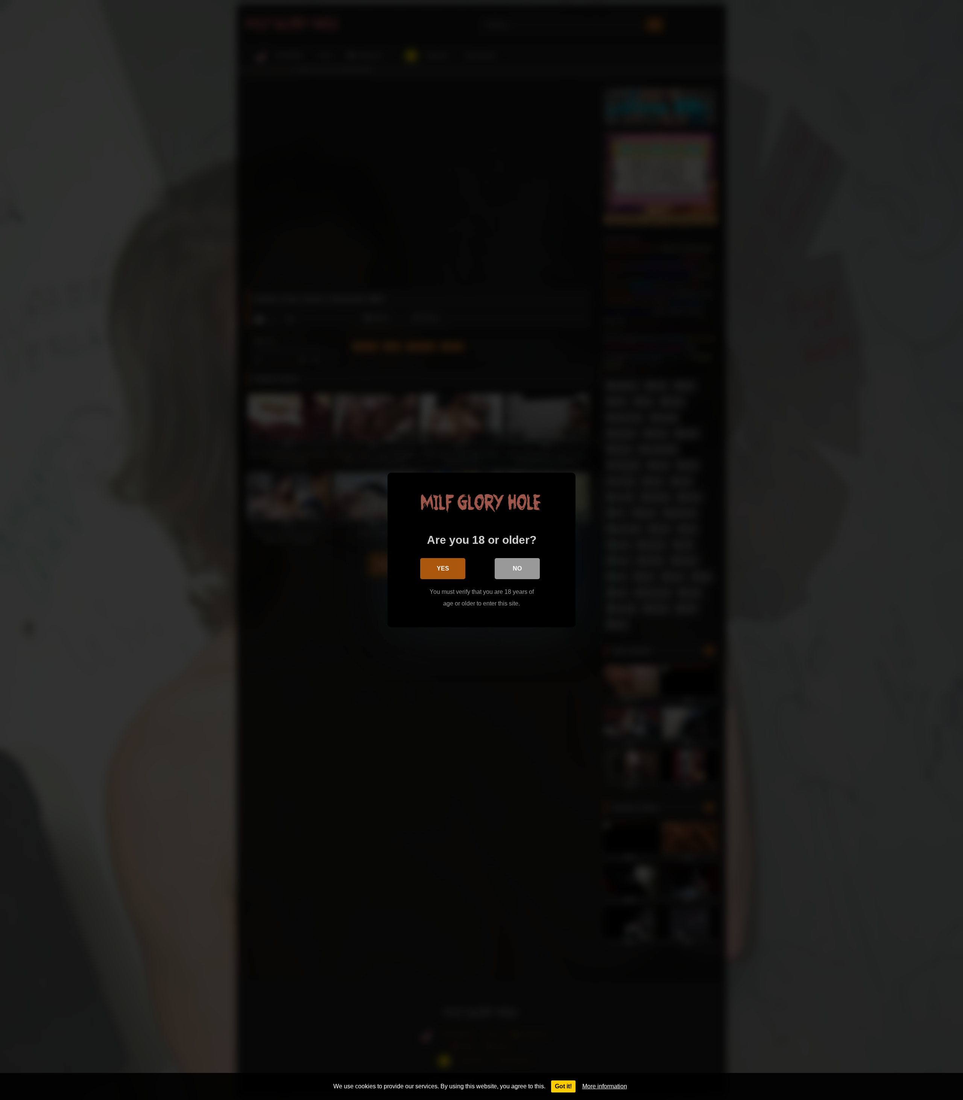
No (517, 568)
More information (604, 1086)
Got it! (563, 1086)
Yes (443, 568)
